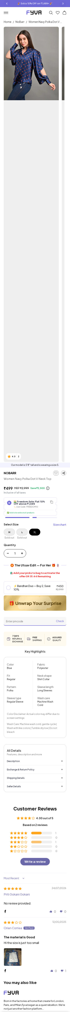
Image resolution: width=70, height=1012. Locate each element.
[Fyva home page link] (34, 13)
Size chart (59, 524)
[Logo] (35, 993)
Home (7, 21)
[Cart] (64, 13)
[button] (35, 588)
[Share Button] (63, 473)
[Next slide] (63, 3)
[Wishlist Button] (58, 13)
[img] (13, 888)
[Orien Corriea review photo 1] (13, 957)
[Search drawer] (51, 13)
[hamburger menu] (7, 13)
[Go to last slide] (7, 3)
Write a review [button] (35, 862)
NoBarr (19, 21)
